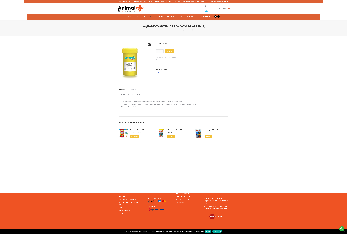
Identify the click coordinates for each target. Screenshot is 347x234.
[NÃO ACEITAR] (345, 231)
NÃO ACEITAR (217, 231)
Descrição (123, 90)
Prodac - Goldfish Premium (140, 130)
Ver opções (134, 136)
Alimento (165, 57)
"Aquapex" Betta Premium (214, 130)
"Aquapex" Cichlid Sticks (176, 130)
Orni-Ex (161, 59)
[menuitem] (129, 16)
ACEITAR (207, 231)
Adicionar (169, 51)
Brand (133, 90)
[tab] (123, 89)
